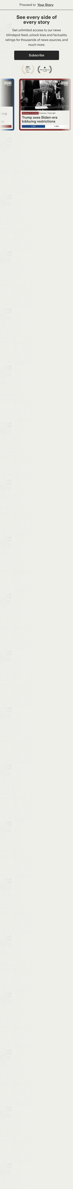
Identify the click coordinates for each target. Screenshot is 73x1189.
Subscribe (36, 55)
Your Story (45, 5)
